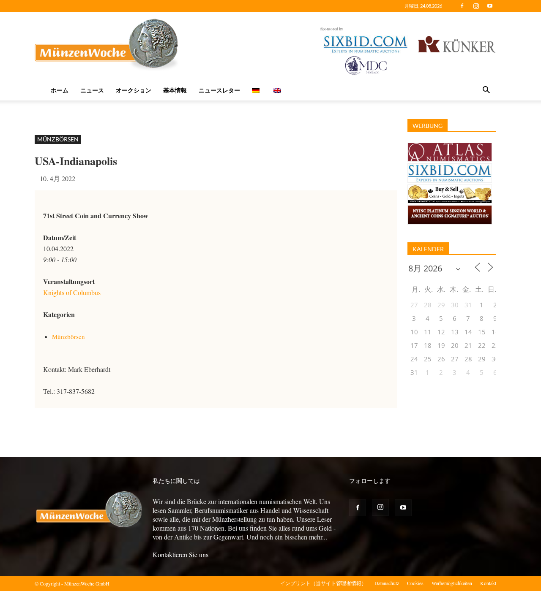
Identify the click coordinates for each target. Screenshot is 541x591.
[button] (486, 90)
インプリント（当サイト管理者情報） (323, 583)
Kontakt (488, 583)
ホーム (59, 90)
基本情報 (175, 90)
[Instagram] (476, 6)
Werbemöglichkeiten (452, 583)
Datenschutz (386, 583)
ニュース (92, 90)
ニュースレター (219, 90)
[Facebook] (462, 6)
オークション (133, 90)
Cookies (415, 583)
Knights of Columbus (72, 292)
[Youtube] (490, 6)
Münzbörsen (58, 139)
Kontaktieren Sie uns (180, 554)
